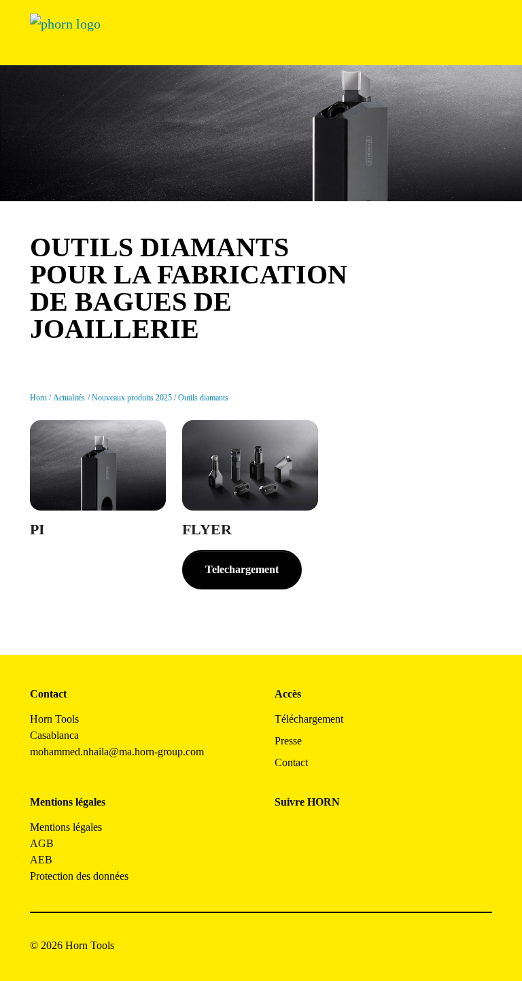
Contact (291, 762)
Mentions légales (66, 827)
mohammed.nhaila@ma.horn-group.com (117, 751)
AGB (42, 843)
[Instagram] (315, 832)
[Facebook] (285, 832)
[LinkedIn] (346, 832)
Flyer (207, 529)
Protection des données (79, 876)
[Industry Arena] (315, 869)
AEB (41, 859)
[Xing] (376, 832)
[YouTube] (285, 869)
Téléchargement (309, 719)
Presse (288, 740)
